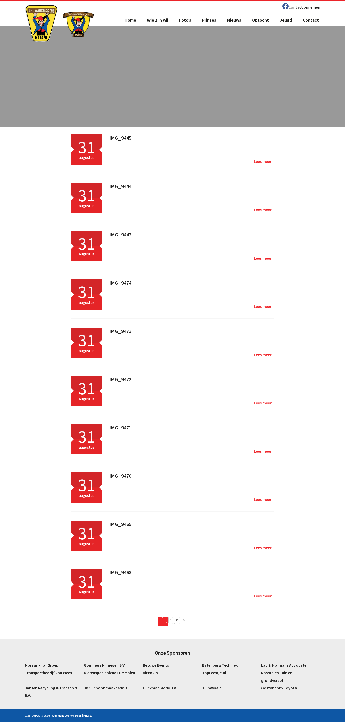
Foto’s (185, 20)
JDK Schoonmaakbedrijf (105, 687)
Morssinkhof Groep (41, 665)
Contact (311, 20)
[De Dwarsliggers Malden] (41, 23)
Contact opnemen (304, 7)
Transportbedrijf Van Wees (48, 672)
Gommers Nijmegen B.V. (105, 665)
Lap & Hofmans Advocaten (285, 665)
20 (176, 620)
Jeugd (286, 20)
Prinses (209, 20)
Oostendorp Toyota (279, 687)
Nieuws (234, 20)
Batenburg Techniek (220, 665)
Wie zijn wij (157, 20)
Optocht (260, 20)
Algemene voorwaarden (67, 715)
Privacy (87, 715)
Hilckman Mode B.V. (160, 687)
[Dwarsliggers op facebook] (285, 6)
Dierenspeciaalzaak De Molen (109, 672)
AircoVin (150, 672)
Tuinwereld (212, 687)
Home (130, 20)
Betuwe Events (156, 665)
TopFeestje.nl (214, 672)
